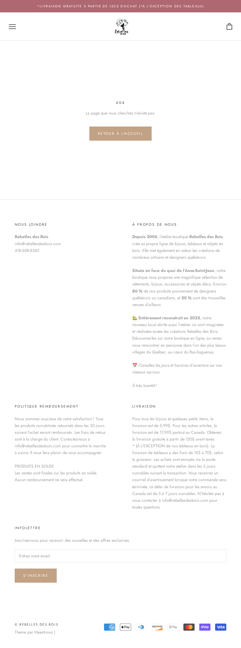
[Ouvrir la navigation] (12, 26)
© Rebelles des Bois (36, 624)
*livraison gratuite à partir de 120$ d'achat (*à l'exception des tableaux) (120, 6)
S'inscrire (35, 575)
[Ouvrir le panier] (229, 26)
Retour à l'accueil (120, 133)
